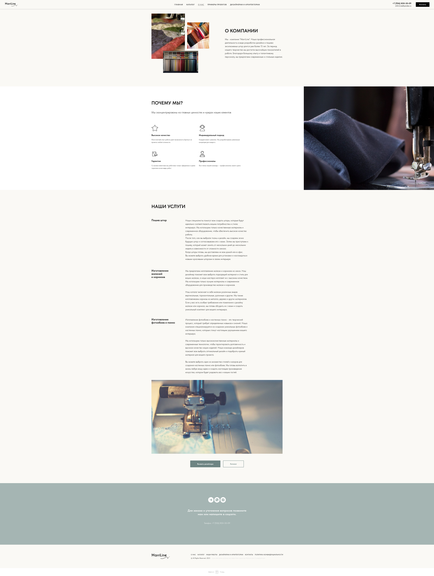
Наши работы (211, 555)
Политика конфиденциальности (269, 555)
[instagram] (223, 500)
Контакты (422, 4)
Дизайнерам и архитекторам (245, 5)
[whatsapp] (217, 500)
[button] (205, 464)
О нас (201, 5)
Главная (178, 5)
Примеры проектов (217, 5)
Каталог (190, 5)
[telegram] (211, 500)
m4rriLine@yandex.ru (403, 6)
